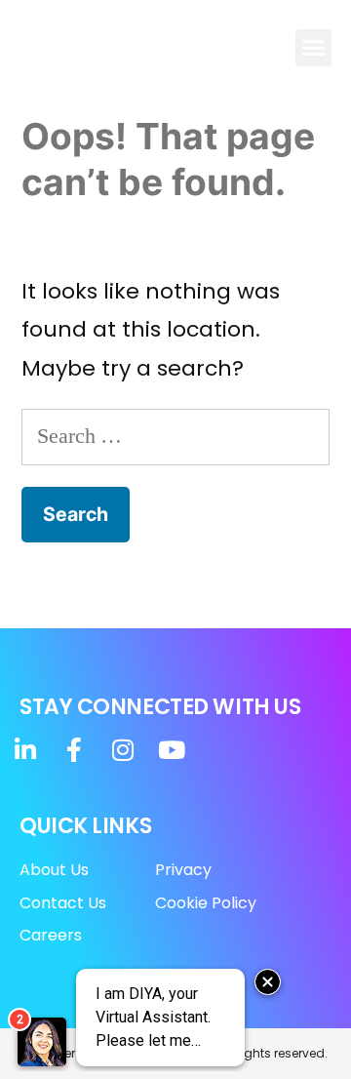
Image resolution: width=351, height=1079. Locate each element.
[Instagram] (122, 750)
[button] (313, 47)
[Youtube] (171, 750)
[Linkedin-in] (25, 750)
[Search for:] (175, 435)
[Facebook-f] (74, 750)
